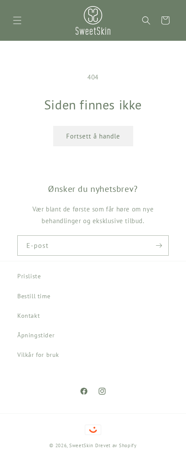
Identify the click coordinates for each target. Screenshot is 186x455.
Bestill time (33, 296)
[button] (17, 20)
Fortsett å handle (93, 136)
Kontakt (28, 316)
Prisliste (29, 276)
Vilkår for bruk (38, 355)
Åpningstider (36, 335)
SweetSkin (81, 445)
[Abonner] (158, 245)
